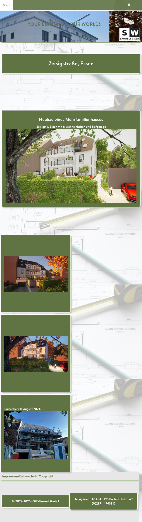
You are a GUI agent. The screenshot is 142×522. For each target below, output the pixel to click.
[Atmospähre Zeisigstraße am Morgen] (36, 354)
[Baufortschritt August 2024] (36, 435)
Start (6, 5)
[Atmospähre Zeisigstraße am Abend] (36, 274)
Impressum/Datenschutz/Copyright (27, 476)
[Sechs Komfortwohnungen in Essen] (71, 165)
